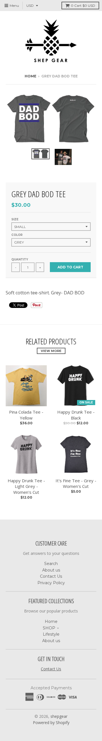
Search (51, 563)
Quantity (19, 259)
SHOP (49, 628)
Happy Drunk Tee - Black (76, 415)
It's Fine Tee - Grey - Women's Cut (76, 483)
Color (17, 235)
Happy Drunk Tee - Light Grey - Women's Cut (26, 486)
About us (51, 570)
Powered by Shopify (51, 722)
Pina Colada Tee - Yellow (26, 415)
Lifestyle (51, 634)
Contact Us (51, 576)
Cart (83, 5)
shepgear (58, 716)
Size (14, 219)
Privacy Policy (51, 582)
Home (30, 76)
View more (51, 351)
